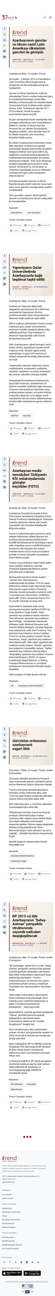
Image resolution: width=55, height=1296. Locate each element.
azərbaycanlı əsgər (18, 861)
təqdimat (14, 416)
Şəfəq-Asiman (16, 1089)
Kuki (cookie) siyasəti (10, 1248)
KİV (12, 686)
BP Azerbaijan (16, 1084)
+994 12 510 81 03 (8, 1179)
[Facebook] (10, 1262)
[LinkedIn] (32, 1262)
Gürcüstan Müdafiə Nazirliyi (22, 856)
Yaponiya (27, 416)
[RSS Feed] (38, 1262)
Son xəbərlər (7, 1194)
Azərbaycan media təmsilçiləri (31, 686)
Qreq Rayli (31, 1084)
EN (23, 1292)
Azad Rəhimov (16, 213)
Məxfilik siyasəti (8, 1241)
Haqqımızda (7, 1208)
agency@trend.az (8, 1182)
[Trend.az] (9, 17)
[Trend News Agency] (9, 1158)
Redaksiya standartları (11, 1220)
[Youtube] (21, 1262)
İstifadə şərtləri (8, 1237)
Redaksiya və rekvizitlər (11, 1212)
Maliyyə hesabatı (8, 1227)
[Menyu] (50, 17)
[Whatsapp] (4, 1262)
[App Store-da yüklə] (12, 1273)
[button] (4, 28)
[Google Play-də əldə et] (32, 1273)
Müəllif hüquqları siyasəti (12, 1245)
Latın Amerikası (33, 213)
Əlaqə (4, 1216)
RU (32, 1292)
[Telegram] (27, 1262)
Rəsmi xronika (7, 1198)
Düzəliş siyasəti (8, 1223)
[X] (15, 1262)
